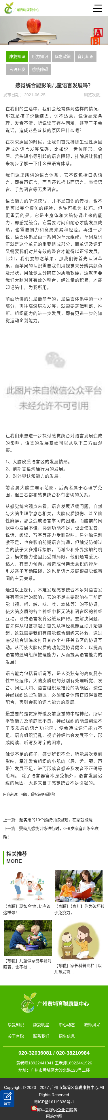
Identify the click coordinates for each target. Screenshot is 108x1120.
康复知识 (17, 56)
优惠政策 (63, 56)
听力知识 (40, 56)
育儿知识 (85, 56)
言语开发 (17, 69)
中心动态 (67, 1024)
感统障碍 (40, 69)
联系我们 (41, 1036)
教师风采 (92, 1024)
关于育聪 (16, 1036)
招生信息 (67, 1036)
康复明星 (41, 1024)
